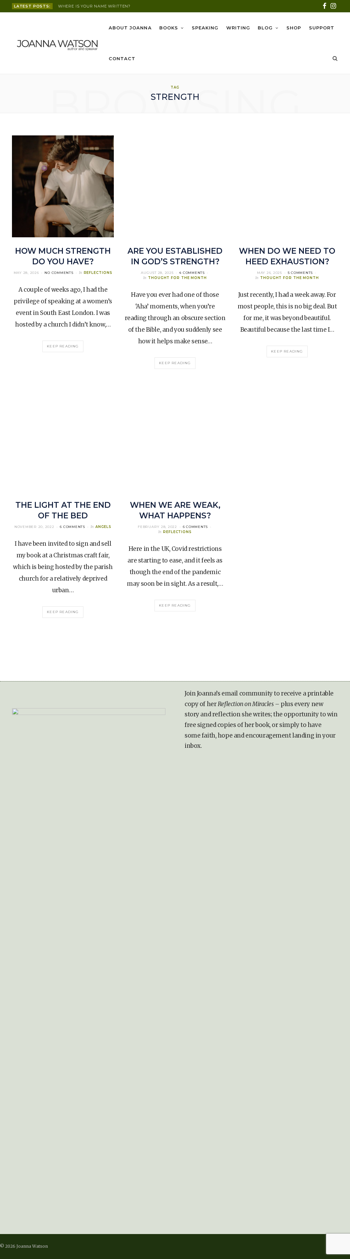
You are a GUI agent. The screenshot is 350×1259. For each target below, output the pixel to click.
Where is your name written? (94, 6)
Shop (293, 27)
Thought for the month (177, 278)
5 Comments (300, 272)
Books (168, 27)
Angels (103, 527)
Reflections (98, 272)
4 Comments (192, 272)
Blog (265, 27)
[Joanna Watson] (57, 43)
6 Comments (72, 527)
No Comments (58, 272)
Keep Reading (63, 346)
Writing (238, 27)
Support (321, 27)
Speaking (205, 27)
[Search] (333, 58)
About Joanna (130, 27)
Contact (122, 58)
